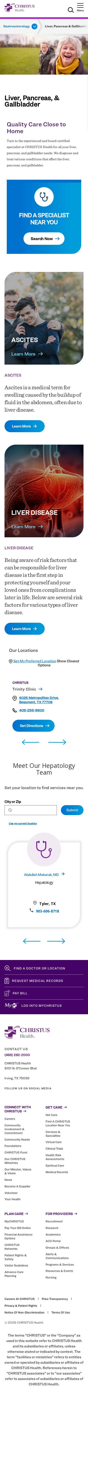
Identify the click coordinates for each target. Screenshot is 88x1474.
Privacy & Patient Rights (21, 1305)
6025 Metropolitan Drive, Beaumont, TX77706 (39, 700)
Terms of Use (60, 1312)
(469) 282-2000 (17, 1055)
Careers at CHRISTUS (20, 1299)
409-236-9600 (31, 710)
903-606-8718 (47, 911)
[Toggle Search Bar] (70, 10)
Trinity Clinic (24, 689)
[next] (57, 742)
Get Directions (31, 726)
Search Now (42, 238)
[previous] (30, 742)
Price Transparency (55, 1299)
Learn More (23, 354)
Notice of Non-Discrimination (24, 1312)
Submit (72, 810)
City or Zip (13, 801)
